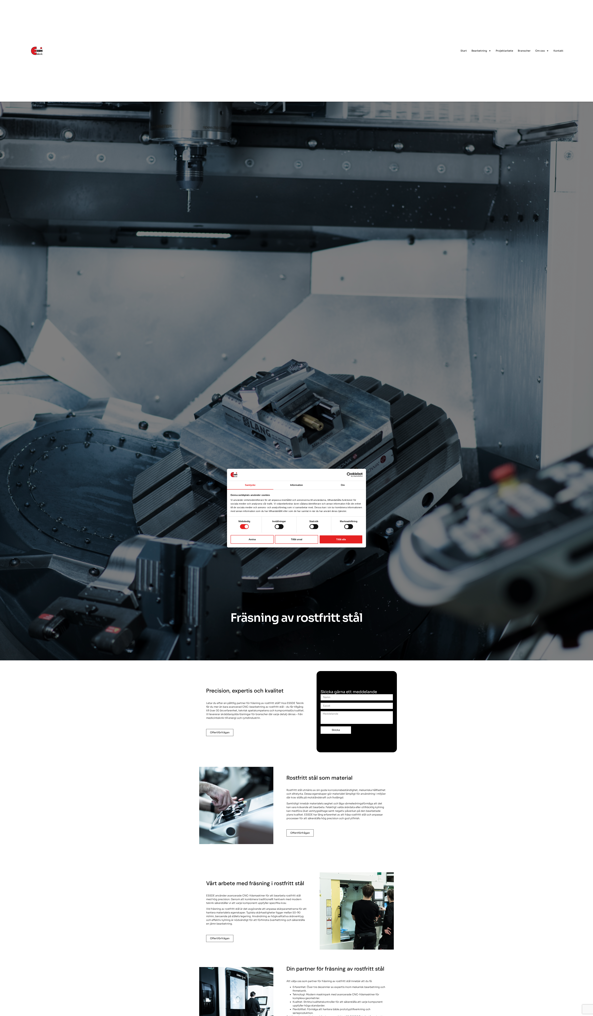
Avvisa (252, 539)
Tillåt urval (296, 539)
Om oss (540, 50)
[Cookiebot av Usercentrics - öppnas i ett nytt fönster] (349, 474)
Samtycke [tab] (250, 485)
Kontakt (558, 50)
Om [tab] (343, 485)
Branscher (524, 50)
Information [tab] (296, 485)
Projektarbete (504, 50)
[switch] (279, 526)
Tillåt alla (341, 539)
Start (464, 50)
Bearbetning (479, 50)
